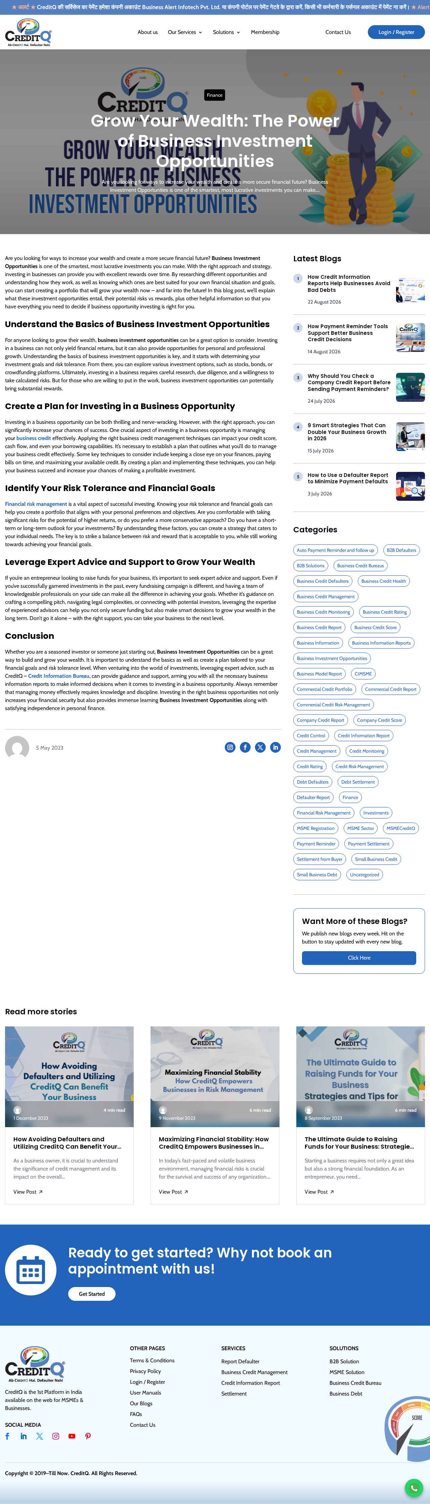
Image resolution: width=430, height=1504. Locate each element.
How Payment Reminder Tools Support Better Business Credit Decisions (348, 333)
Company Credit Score (379, 720)
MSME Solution (347, 1372)
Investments (376, 813)
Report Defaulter (240, 1361)
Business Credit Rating (385, 612)
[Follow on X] (260, 747)
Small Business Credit (376, 859)
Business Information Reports (381, 643)
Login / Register (396, 32)
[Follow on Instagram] (230, 747)
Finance (214, 95)
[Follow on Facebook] (245, 747)
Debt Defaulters (313, 782)
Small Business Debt (317, 875)
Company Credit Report (320, 720)
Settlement (234, 1393)
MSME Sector (360, 828)
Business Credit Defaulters (323, 581)
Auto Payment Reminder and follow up (335, 550)
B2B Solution (344, 1361)
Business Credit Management (326, 596)
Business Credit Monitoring (323, 612)
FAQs (136, 1414)
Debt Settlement (358, 782)
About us (148, 32)
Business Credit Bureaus (360, 566)
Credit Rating (310, 766)
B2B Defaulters (401, 550)
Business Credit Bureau (355, 1383)
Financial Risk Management (324, 813)
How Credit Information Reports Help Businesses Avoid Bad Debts (349, 283)
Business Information (318, 643)
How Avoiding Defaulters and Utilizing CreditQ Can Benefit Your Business (65, 1143)
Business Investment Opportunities (332, 658)
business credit (33, 438)
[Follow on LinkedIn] (275, 747)
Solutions (223, 32)
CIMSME (363, 674)
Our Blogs (141, 1403)
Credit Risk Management (360, 766)
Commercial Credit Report (391, 689)
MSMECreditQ (401, 828)
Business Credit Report (319, 627)
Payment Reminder (316, 844)
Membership (265, 32)
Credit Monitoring (366, 751)
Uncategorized (364, 875)
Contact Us (338, 32)
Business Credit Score (375, 627)
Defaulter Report (313, 797)
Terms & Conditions (152, 1360)
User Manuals (145, 1392)
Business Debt (346, 1393)
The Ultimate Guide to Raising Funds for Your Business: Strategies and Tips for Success (359, 1143)
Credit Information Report (364, 736)
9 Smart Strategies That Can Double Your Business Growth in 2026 (347, 432)
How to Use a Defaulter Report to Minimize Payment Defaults (348, 478)
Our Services (182, 32)
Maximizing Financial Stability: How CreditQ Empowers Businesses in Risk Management (214, 1143)
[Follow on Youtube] (72, 1436)
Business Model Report (319, 674)
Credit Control (311, 736)
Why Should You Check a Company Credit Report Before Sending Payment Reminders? (349, 382)
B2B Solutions (311, 566)
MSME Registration (316, 828)
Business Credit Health (383, 581)
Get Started (92, 1294)
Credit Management (317, 751)
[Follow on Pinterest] (88, 1436)
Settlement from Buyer (319, 859)
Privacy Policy (145, 1371)
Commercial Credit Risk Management (333, 705)
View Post (27, 1192)
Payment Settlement (369, 844)
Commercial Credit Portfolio (324, 689)
